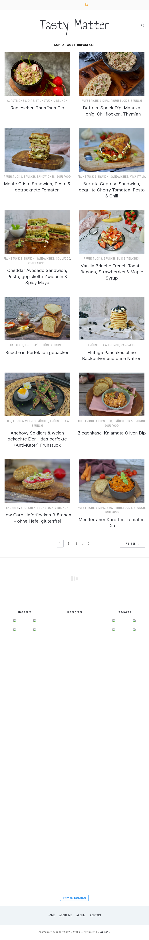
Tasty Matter (74, 24)
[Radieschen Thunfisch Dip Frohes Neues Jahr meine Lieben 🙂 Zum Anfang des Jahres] (66, 812)
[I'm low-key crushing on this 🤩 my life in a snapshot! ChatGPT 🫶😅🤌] (66, 789)
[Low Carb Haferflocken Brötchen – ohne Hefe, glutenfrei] (37, 461)
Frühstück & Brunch (51, 100)
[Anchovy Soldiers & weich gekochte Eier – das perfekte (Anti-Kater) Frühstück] (37, 375)
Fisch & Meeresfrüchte (30, 421)
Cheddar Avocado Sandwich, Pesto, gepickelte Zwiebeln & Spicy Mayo (37, 276)
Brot (28, 345)
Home (51, 915)
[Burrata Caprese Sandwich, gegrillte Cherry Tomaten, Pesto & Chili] (111, 130)
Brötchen (28, 508)
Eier (8, 421)
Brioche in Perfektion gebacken (37, 352)
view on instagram (74, 897)
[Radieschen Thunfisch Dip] (37, 54)
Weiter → (133, 543)
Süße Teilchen (128, 258)
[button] (37, 74)
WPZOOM (105, 932)
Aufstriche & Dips (21, 100)
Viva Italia (138, 176)
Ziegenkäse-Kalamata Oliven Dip (112, 433)
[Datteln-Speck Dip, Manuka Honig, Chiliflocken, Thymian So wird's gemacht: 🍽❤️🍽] (66, 880)
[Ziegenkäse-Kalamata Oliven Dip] (111, 375)
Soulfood (64, 176)
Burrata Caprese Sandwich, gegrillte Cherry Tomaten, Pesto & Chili (112, 190)
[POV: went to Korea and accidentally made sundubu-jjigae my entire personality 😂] (66, 630)
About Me (65, 915)
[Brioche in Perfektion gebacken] (37, 299)
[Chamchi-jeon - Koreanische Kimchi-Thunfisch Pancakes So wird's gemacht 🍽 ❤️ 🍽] (66, 676)
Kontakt (95, 915)
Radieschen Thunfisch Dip (37, 107)
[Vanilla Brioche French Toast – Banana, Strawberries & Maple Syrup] (111, 212)
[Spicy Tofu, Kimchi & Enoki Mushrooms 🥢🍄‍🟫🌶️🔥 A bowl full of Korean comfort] (66, 653)
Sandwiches (46, 176)
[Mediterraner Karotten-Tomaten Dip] (111, 461)
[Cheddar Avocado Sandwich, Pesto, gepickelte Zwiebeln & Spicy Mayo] (37, 212)
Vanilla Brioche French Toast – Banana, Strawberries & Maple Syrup (111, 272)
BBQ (109, 421)
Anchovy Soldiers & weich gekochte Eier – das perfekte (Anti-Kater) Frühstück (37, 439)
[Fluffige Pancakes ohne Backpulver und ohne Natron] (111, 299)
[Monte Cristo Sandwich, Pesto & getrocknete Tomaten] (37, 130)
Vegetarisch (37, 263)
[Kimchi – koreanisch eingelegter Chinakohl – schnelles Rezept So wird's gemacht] (66, 721)
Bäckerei (16, 345)
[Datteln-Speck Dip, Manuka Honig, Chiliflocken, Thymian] (111, 54)
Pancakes (128, 345)
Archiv (80, 915)
